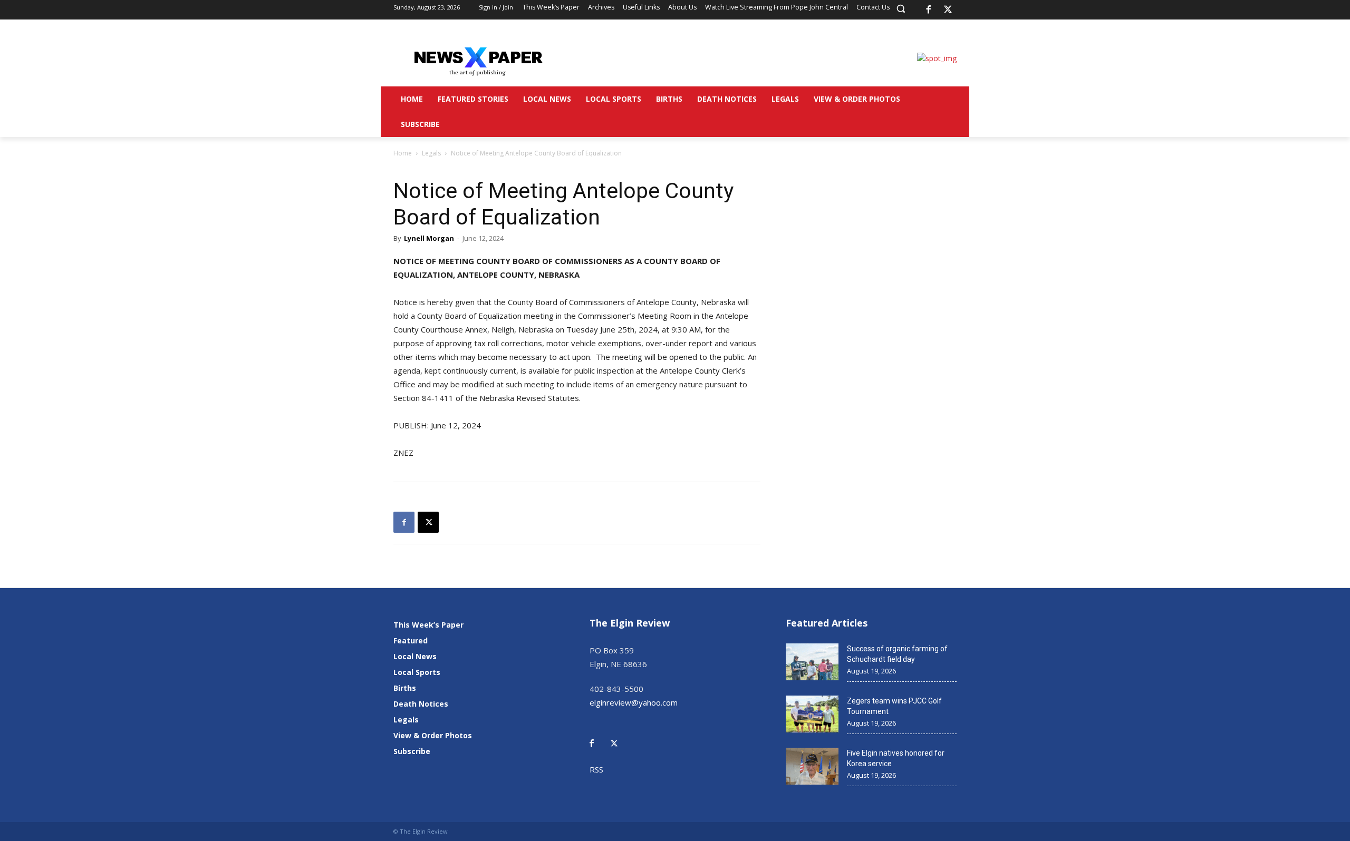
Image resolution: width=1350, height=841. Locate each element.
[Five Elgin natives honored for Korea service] (812, 766)
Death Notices (420, 704)
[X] (948, 10)
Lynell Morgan (429, 238)
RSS (596, 769)
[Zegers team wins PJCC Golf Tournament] (812, 714)
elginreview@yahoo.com (634, 702)
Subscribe (411, 751)
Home (402, 153)
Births (404, 688)
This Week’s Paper (428, 625)
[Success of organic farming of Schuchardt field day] (812, 661)
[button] (900, 8)
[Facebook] (928, 10)
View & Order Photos (432, 735)
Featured (410, 640)
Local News (415, 656)
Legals (431, 153)
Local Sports (416, 672)
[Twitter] (620, 735)
